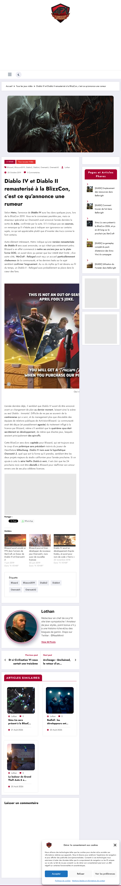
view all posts (48, 642)
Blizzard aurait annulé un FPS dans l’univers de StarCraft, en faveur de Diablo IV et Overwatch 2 (15, 553)
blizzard (10, 167)
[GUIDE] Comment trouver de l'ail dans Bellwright (103, 209)
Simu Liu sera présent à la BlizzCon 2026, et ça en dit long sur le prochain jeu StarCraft (19, 721)
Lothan (67, 167)
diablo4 (36, 167)
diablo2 (29, 167)
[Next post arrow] (75, 660)
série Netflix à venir (34, 461)
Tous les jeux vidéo (25, 161)
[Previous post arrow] (5, 660)
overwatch (45, 167)
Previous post (31, 655)
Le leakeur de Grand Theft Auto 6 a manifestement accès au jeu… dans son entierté (19, 778)
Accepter (56, 873)
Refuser (80, 873)
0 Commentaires (33, 172)
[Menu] (9, 74)
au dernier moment (43, 409)
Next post (47, 655)
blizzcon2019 (19, 167)
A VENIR (9, 161)
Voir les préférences (105, 873)
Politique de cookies (63, 880)
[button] (115, 845)
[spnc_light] (19, 75)
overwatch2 (54, 167)
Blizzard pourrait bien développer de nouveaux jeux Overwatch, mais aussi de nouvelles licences (39, 553)
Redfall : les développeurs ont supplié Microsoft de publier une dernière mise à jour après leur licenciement (58, 721)
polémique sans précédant (32, 446)
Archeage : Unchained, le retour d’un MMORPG (57, 662)
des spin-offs (34, 435)
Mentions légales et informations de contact (88, 880)
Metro (13, 212)
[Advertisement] (60, 47)
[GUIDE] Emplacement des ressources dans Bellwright (104, 192)
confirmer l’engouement (25, 264)
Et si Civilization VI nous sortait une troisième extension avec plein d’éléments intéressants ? (23, 662)
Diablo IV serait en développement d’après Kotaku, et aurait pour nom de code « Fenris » (64, 552)
